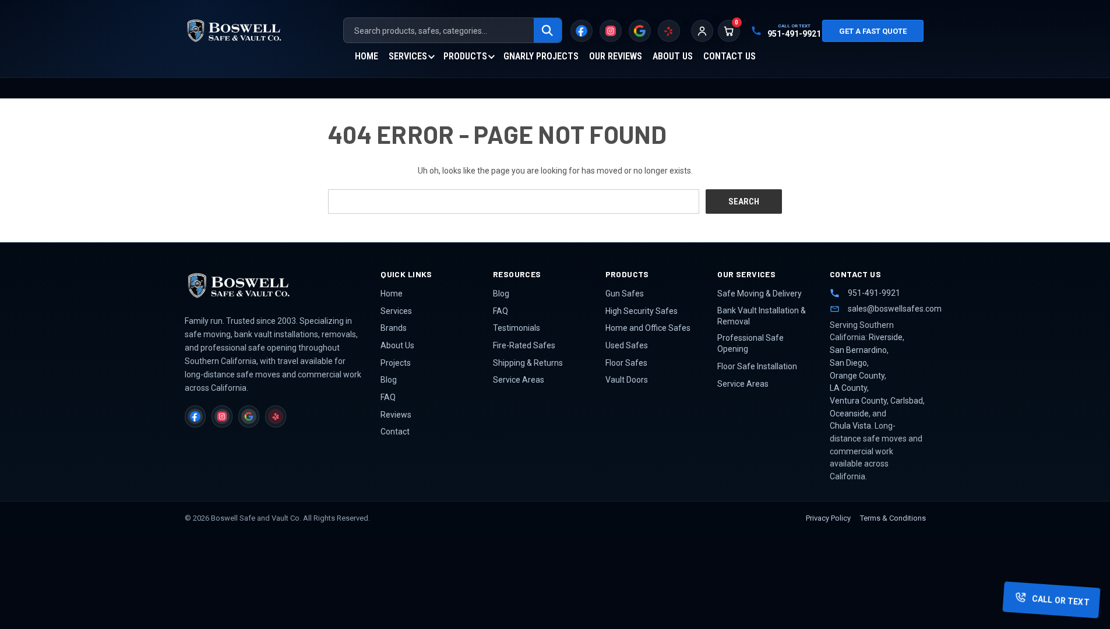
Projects (395, 362)
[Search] (548, 31)
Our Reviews (615, 56)
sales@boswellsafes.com (887, 308)
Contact (395, 431)
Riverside (886, 337)
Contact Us (729, 56)
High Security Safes (641, 311)
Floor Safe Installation (757, 366)
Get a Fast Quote (873, 31)
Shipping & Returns (528, 362)
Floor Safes (626, 362)
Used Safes (626, 345)
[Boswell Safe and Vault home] (272, 285)
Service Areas (518, 379)
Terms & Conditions (893, 518)
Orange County (857, 375)
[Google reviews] (640, 31)
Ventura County (858, 400)
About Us (673, 56)
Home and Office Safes (647, 328)
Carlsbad (906, 400)
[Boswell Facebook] (581, 31)
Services (408, 56)
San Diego (848, 362)
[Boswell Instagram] (611, 31)
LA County (848, 388)
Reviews (395, 414)
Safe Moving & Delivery (759, 293)
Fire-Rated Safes (524, 345)
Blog (388, 379)
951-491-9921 (874, 293)
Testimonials (516, 328)
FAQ (388, 397)
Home (366, 56)
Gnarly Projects (541, 56)
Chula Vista (850, 425)
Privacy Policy (828, 518)
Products (465, 56)
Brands (393, 328)
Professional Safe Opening (750, 343)
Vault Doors (626, 379)
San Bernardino (858, 350)
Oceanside (849, 413)
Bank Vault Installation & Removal (761, 316)
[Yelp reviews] (669, 31)
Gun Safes (624, 293)
